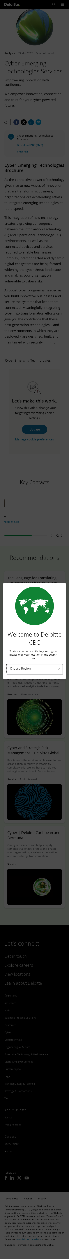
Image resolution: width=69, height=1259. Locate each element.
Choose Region (20, 668)
